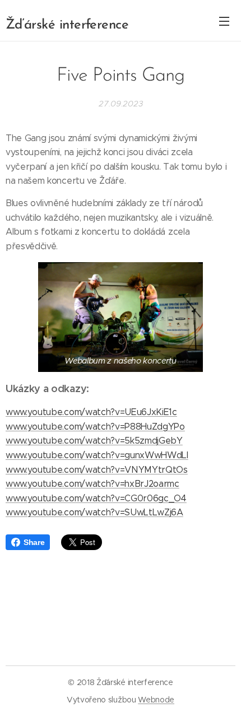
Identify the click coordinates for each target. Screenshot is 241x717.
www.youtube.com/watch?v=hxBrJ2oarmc (92, 483)
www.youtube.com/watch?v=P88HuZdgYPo (95, 426)
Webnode (156, 700)
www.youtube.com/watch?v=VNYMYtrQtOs (97, 469)
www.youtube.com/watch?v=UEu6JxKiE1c (91, 412)
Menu (224, 21)
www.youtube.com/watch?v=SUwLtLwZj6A (94, 512)
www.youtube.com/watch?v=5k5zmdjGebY (94, 440)
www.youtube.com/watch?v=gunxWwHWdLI (97, 455)
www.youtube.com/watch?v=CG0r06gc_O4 (96, 498)
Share (34, 542)
